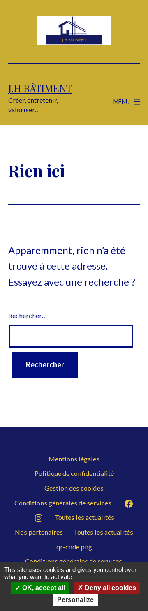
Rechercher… (27, 315)
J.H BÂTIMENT (40, 88)
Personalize (75, 599)
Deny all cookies (109, 587)
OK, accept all (43, 587)
